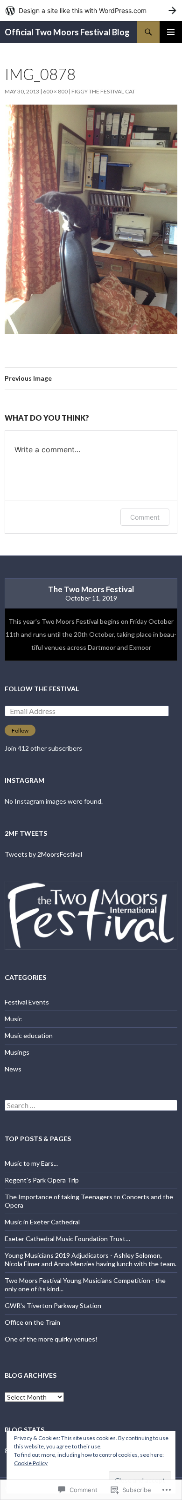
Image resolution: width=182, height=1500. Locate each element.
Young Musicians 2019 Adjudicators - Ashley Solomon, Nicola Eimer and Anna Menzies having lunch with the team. (90, 1259)
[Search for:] (91, 1106)
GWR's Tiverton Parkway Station (53, 1305)
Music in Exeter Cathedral (42, 1222)
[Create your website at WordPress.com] (91, 10)
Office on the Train (32, 1322)
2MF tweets (26, 833)
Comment (145, 517)
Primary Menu (171, 32)
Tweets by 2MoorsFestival (43, 854)
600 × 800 (55, 91)
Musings (17, 1052)
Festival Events (27, 1002)
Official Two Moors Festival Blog (67, 32)
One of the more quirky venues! (51, 1339)
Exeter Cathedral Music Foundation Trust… (67, 1238)
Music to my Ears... (31, 1163)
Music (13, 1019)
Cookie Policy (31, 1463)
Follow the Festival (42, 689)
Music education (29, 1035)
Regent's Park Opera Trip (42, 1180)
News (13, 1069)
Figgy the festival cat (103, 91)
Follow (20, 730)
